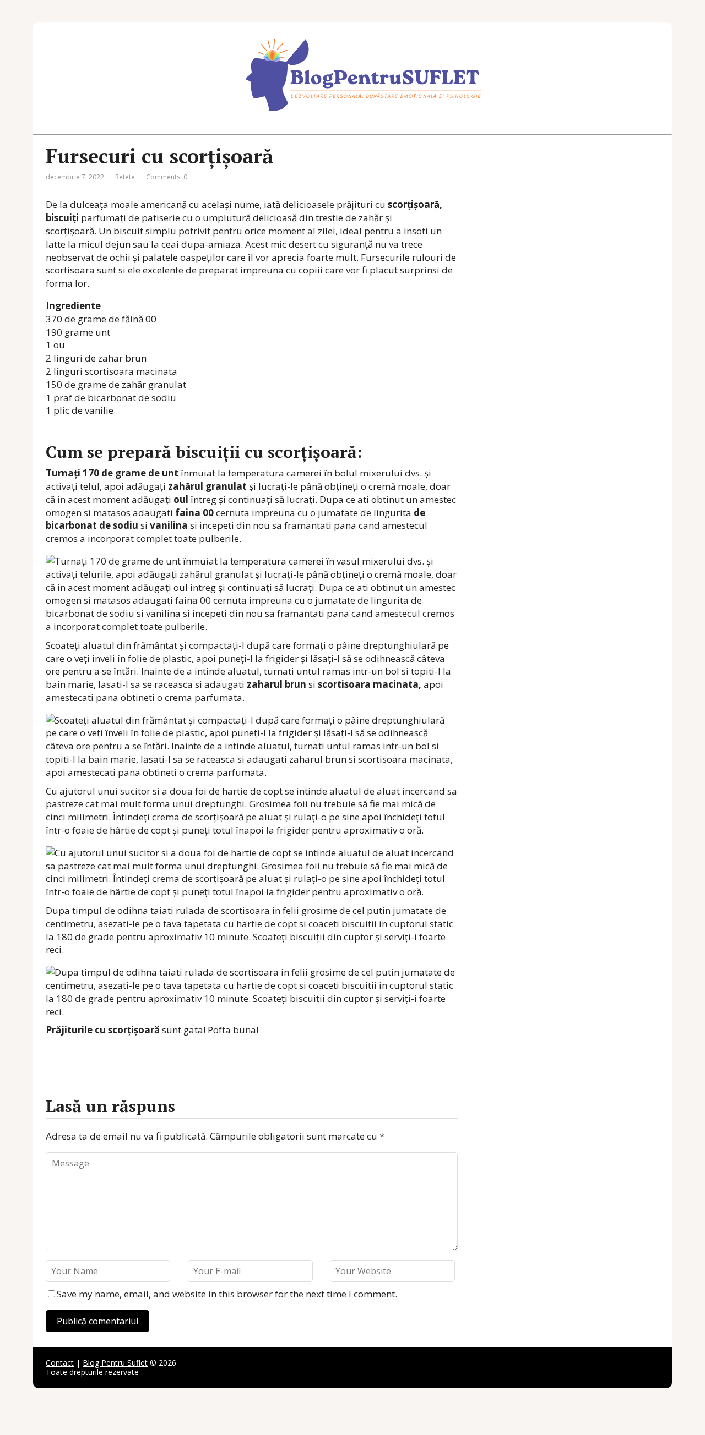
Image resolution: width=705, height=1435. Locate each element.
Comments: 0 (166, 177)
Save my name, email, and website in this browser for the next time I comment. (227, 1294)
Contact (60, 1362)
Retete (125, 177)
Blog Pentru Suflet (115, 1362)
